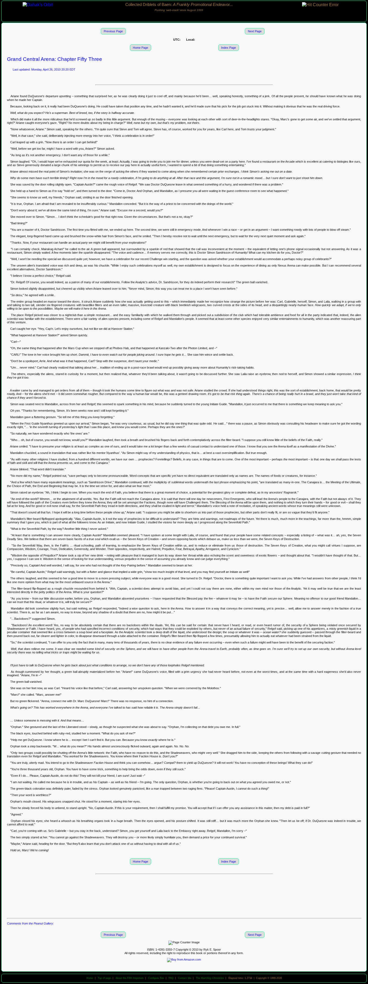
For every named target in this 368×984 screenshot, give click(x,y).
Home (89, 978)
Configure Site (156, 978)
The (210, 978)
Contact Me (184, 978)
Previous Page (113, 31)
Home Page (140, 47)
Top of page (104, 978)
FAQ (171, 978)
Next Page (255, 31)
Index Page (228, 47)
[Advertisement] (184, 896)
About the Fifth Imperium (130, 978)
